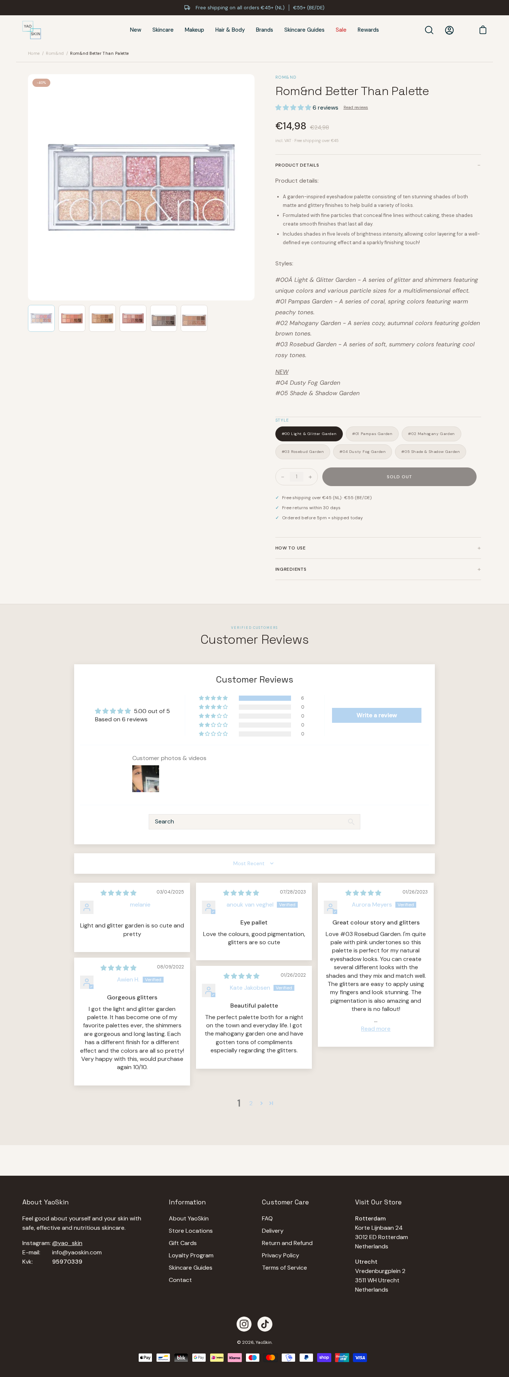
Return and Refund (287, 1243)
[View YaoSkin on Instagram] (244, 1324)
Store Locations (191, 1231)
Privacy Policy (280, 1255)
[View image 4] (133, 318)
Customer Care (285, 1202)
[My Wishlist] (464, 30)
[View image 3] (102, 318)
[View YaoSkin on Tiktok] (264, 1324)
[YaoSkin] (31, 30)
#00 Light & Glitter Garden (309, 433)
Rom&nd (55, 53)
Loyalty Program (191, 1255)
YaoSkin (264, 1342)
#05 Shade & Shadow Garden (430, 451)
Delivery (273, 1231)
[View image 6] (194, 318)
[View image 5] (163, 318)
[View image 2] (72, 318)
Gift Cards (183, 1243)
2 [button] (251, 1103)
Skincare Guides (190, 1268)
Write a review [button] (377, 715)
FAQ (267, 1218)
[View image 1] (41, 318)
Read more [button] (376, 1029)
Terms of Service (284, 1268)
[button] (294, 107)
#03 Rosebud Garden (303, 451)
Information (187, 1202)
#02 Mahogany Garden (431, 433)
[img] (118, 893)
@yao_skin (67, 1243)
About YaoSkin (189, 1218)
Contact (180, 1280)
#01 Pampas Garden (372, 433)
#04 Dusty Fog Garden (362, 451)
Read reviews (356, 107)
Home (34, 53)
